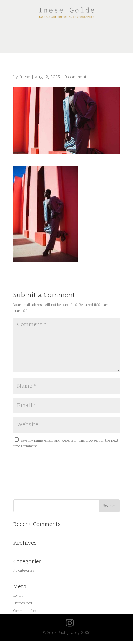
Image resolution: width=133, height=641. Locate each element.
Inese (24, 77)
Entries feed (22, 603)
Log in (18, 595)
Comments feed (25, 611)
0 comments (76, 77)
